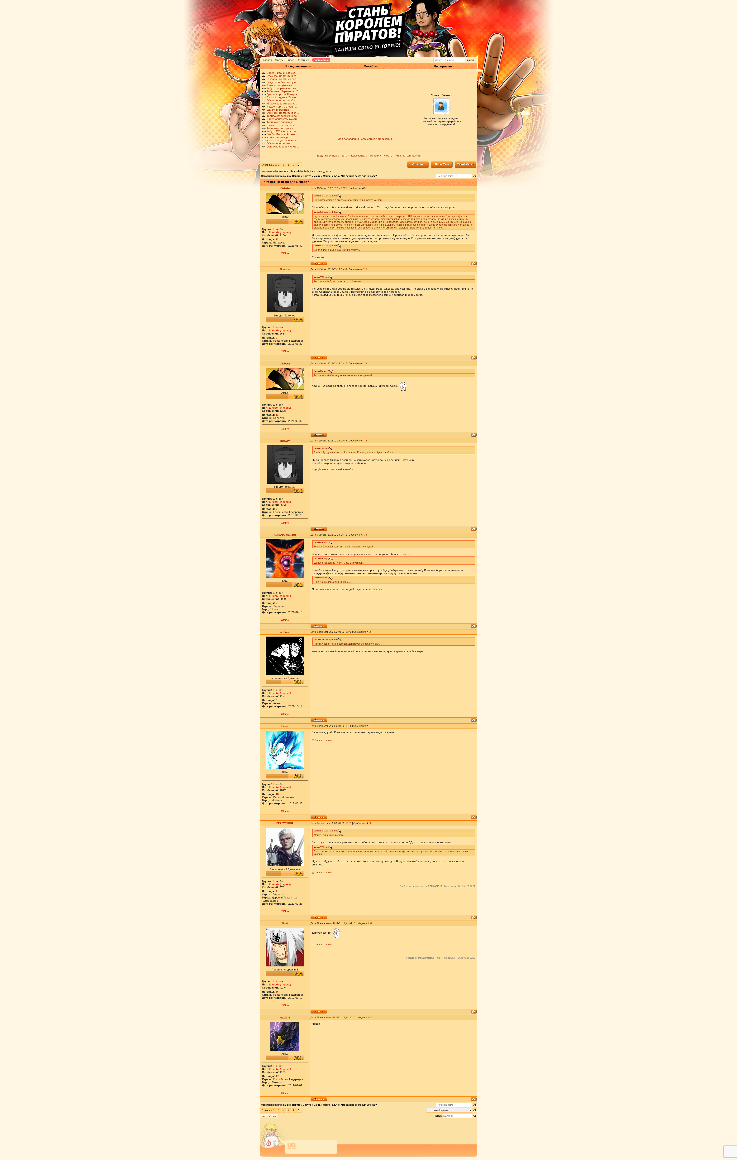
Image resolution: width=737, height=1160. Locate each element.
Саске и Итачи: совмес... (282, 72)
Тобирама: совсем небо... (283, 115)
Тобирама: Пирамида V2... (283, 91)
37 (370, 726)
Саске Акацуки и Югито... (282, 97)
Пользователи (359, 155)
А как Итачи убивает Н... (282, 85)
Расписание (321, 59)
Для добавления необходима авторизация (365, 138)
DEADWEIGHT (284, 823)
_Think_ (285, 923)
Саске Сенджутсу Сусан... (283, 118)
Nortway (285, 269)
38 (370, 823)
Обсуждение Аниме (279, 143)
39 (370, 923)
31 (365, 188)
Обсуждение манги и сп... (283, 75)
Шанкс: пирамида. (278, 109)
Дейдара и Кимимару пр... (283, 82)
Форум (279, 59)
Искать (387, 155)
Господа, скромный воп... (282, 78)
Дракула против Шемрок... (283, 94)
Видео (290, 59)
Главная (267, 59)
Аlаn (286, 171)
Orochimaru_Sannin (321, 171)
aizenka (284, 632)
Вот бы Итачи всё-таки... (282, 134)
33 (365, 363)
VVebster (285, 188)
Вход (319, 155)
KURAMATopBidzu (285, 534)
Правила (375, 155)
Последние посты (336, 155)
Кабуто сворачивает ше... (282, 88)
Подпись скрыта (323, 740)
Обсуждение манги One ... (283, 100)
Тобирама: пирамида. (280, 121)
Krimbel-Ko (296, 171)
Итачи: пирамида (277, 137)
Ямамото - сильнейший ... (283, 125)
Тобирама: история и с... (282, 128)
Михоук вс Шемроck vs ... (282, 103)
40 (370, 1017)
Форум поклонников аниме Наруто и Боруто (286, 176)
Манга (317, 176)
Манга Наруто (331, 176)
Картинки (303, 59)
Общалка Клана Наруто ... (283, 146)
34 (365, 440)
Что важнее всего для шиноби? (359, 176)
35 (365, 534)
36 (370, 632)
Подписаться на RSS (407, 155)
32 (365, 269)
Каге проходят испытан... (282, 140)
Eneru (284, 726)
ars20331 (285, 1017)
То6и (306, 171)
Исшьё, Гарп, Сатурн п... (282, 106)
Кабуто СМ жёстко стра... (282, 131)
